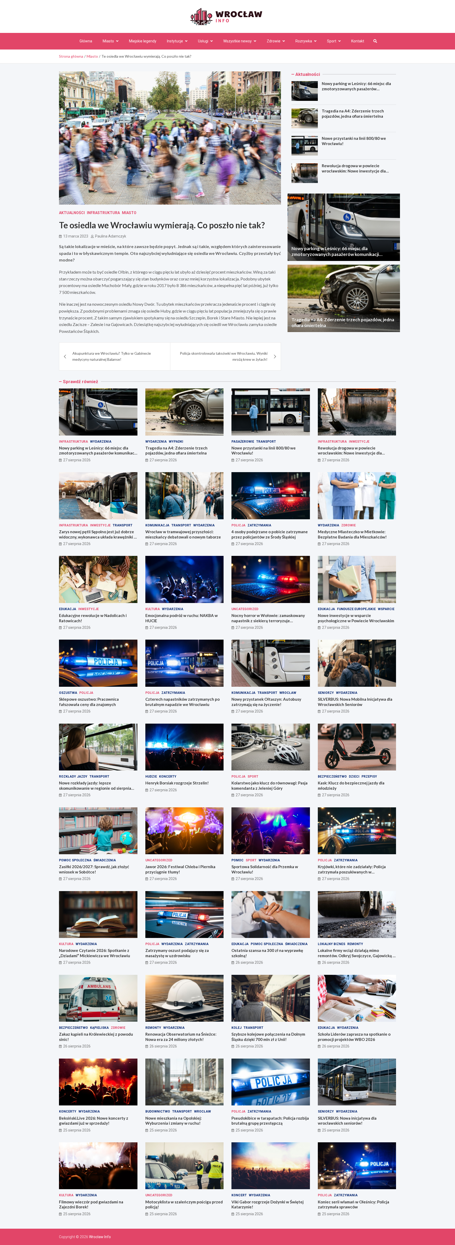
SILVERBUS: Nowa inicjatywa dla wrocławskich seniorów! (347, 1121)
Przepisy (369, 776)
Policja (238, 525)
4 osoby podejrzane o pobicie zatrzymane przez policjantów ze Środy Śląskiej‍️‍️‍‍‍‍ (269, 534)
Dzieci (354, 776)
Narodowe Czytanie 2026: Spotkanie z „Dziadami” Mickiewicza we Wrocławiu (94, 953)
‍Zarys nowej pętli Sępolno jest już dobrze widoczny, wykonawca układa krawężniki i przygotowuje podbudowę (97, 536)
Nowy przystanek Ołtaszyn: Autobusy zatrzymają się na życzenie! (266, 702)
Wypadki (176, 441)
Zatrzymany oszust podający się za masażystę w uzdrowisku (177, 953)
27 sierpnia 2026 (77, 460)
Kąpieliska (99, 1028)
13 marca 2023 (75, 236)
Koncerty (167, 776)
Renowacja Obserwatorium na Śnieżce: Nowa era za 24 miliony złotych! (180, 1037)
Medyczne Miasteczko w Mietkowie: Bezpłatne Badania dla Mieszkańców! (352, 534)
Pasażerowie (242, 441)
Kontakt (357, 41)
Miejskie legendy (142, 41)
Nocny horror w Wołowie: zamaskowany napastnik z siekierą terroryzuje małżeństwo (268, 620)
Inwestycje (359, 441)
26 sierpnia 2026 (249, 962)
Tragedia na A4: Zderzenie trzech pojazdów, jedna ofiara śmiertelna (353, 113)
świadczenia (104, 860)
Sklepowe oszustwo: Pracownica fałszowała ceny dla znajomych (89, 702)
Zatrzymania (259, 525)
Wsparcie (386, 609)
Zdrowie (273, 41)
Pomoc (237, 860)
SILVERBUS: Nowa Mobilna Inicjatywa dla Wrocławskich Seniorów (355, 702)
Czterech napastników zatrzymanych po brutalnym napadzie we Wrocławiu (182, 702)
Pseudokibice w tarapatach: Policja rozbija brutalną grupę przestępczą (270, 1121)
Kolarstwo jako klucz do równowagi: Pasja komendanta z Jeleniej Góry (269, 785)
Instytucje (175, 41)
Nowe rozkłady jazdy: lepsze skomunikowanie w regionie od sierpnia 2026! (95, 788)
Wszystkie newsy (237, 41)
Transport (266, 441)
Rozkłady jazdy (73, 776)
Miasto (108, 41)
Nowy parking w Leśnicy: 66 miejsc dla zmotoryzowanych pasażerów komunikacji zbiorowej (356, 88)
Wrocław (287, 693)
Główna (86, 41)
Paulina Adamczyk (110, 236)
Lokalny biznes (331, 944)
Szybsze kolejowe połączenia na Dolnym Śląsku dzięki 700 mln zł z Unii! (268, 1037)
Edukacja (67, 609)
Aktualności (72, 213)
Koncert (239, 1195)
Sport (331, 41)
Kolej (236, 1028)
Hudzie (151, 776)
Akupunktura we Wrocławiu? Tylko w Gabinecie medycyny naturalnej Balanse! (111, 356)
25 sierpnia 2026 (77, 1130)
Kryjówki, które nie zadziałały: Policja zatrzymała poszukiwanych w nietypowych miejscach (352, 871)
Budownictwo (157, 1111)
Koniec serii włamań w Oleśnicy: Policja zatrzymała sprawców (353, 1204)
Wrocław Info (100, 1237)
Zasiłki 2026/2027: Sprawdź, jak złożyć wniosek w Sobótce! (94, 869)
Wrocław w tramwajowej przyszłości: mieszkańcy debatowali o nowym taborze (183, 534)
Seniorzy (326, 693)
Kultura (152, 609)
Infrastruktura (103, 213)
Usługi (203, 41)
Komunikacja (157, 525)
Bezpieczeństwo (332, 776)
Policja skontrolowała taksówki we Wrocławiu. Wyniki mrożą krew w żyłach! (224, 356)
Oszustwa (68, 693)
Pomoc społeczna (75, 860)
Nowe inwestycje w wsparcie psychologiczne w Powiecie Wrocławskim (356, 618)
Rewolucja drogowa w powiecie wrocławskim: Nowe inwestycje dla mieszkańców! (354, 170)
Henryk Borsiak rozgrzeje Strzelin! (177, 782)
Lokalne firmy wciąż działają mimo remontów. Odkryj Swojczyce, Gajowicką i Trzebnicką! (356, 955)
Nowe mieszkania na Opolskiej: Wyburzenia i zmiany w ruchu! (173, 1121)
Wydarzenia (100, 441)
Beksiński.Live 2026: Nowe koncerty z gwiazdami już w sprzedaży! (93, 1121)
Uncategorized (244, 609)
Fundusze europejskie (356, 609)
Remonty (355, 944)
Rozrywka (303, 41)
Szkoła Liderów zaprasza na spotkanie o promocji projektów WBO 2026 (354, 1037)
